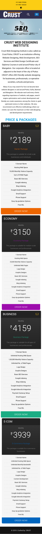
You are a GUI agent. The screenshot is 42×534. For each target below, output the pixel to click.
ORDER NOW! (21, 211)
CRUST (28, 530)
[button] (2, 29)
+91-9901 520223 (21, 5)
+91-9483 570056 (21, 2)
